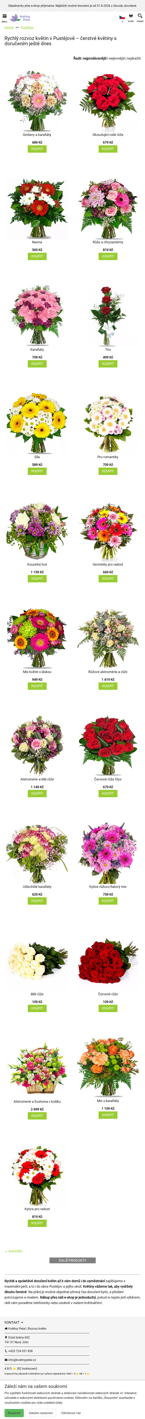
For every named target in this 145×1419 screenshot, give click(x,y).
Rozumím (14, 1413)
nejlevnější (117, 58)
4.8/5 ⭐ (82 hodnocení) (21, 1368)
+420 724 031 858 (20, 1351)
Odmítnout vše (71, 1413)
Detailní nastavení (41, 1413)
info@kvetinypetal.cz (22, 1360)
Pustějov (27, 27)
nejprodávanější (94, 58)
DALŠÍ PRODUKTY (72, 1260)
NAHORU (15, 1251)
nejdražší (133, 58)
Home (9, 27)
